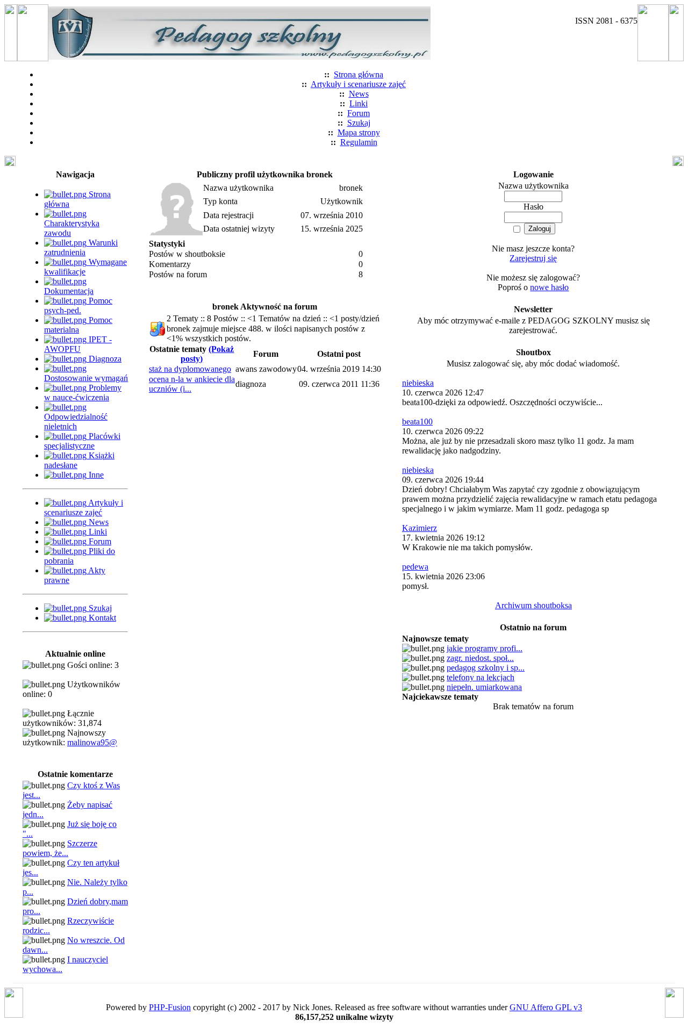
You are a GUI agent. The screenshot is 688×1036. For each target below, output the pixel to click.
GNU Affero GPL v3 (546, 1007)
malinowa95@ (92, 742)
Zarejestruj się (533, 258)
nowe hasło (549, 287)
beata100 (417, 421)
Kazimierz (419, 528)
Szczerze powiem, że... (60, 848)
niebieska (418, 382)
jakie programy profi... (484, 648)
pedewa (415, 566)
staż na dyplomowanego (190, 368)
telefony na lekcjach (480, 677)
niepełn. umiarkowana (484, 687)
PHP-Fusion (170, 1007)
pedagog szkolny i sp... (486, 667)
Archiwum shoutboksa (533, 605)
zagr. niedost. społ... (480, 658)
